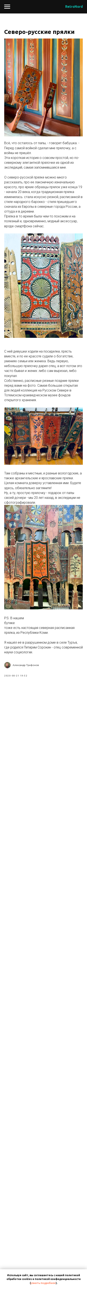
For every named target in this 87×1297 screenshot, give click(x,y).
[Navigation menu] (7, 7)
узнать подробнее (43, 1283)
